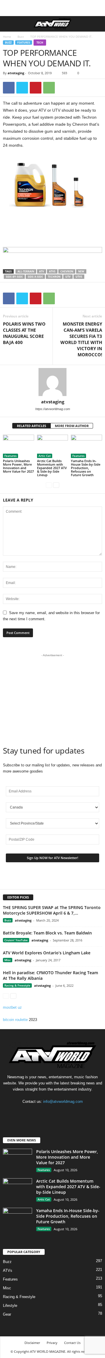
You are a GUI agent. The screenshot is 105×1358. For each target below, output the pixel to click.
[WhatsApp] (49, 88)
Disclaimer (32, 1342)
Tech (39, 42)
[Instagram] (53, 1113)
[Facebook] (9, 88)
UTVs (79, 277)
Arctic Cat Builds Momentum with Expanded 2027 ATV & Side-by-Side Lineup (52, 468)
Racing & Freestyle (17, 985)
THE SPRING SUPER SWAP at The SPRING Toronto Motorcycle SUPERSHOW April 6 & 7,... (52, 910)
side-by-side (14, 277)
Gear (7, 1314)
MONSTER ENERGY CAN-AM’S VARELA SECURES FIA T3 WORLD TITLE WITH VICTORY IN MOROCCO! (81, 339)
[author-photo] (52, 382)
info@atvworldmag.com (63, 1101)
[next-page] (56, 485)
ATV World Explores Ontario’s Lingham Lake (46, 953)
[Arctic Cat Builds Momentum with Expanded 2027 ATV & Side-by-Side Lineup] (52, 446)
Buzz (21, 36)
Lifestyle (10, 1305)
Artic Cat (44, 456)
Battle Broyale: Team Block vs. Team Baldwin (47, 933)
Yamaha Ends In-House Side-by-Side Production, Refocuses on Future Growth (85, 468)
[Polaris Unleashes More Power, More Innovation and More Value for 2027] (18, 446)
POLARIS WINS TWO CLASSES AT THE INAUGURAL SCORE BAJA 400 (24, 333)
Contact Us (72, 1342)
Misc (7, 960)
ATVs (52, 271)
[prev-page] (49, 485)
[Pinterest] (35, 88)
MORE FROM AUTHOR (72, 426)
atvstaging (16, 73)
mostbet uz (12, 1007)
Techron (54, 277)
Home (7, 36)
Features (23, 42)
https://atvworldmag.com (52, 409)
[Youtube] (64, 1113)
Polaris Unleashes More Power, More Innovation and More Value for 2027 (18, 466)
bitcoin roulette (15, 1019)
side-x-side (35, 277)
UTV (68, 277)
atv (41, 271)
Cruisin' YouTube (16, 940)
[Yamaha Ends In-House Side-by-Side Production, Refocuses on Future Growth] (86, 446)
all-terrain (26, 271)
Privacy (52, 1342)
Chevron (66, 271)
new (81, 271)
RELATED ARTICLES (31, 426)
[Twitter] (22, 88)
